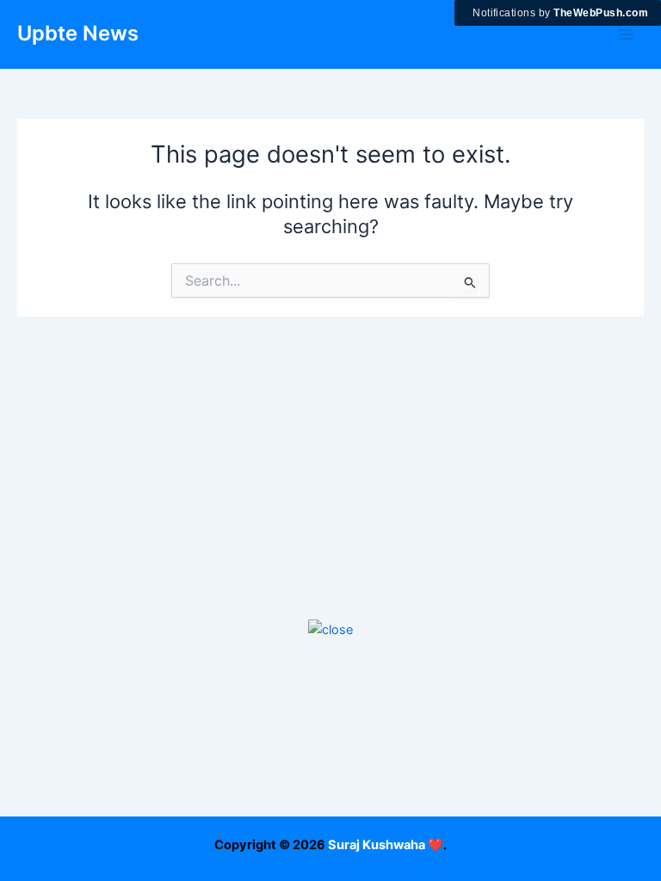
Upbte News (78, 33)
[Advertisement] (330, 760)
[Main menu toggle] (626, 34)
